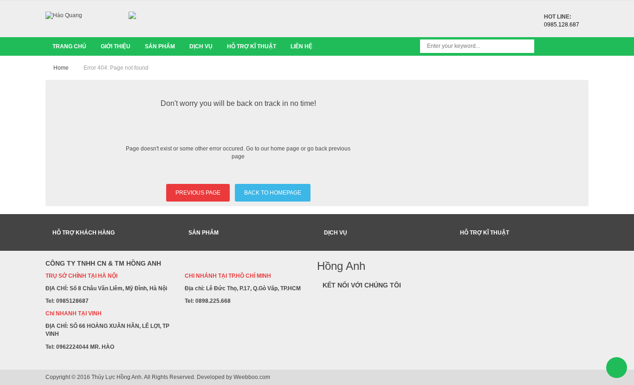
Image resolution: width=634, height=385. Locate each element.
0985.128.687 (561, 24)
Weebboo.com (251, 377)
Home (61, 68)
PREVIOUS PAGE (197, 192)
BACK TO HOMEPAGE (272, 192)
